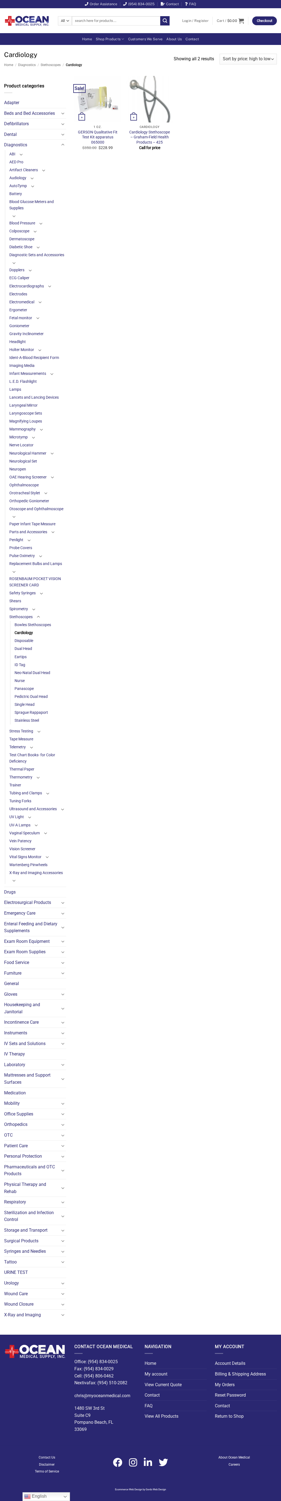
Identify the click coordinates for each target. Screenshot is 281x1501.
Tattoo (10, 1262)
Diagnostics (27, 65)
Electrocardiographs (26, 286)
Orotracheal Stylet (24, 493)
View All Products (161, 1416)
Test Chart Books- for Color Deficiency (32, 758)
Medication (15, 1092)
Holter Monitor (21, 349)
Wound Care (16, 1293)
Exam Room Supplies (25, 951)
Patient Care (16, 1145)
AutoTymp (18, 186)
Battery (15, 194)
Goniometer (19, 326)
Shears (15, 601)
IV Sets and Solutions (25, 1043)
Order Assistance (103, 4)
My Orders (225, 1384)
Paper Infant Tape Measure (32, 524)
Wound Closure (18, 1304)
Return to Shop (229, 1416)
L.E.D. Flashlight (23, 381)
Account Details (230, 1363)
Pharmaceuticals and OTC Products (29, 1170)
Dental (10, 134)
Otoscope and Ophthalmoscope (36, 509)
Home (87, 39)
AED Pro (16, 162)
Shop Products (108, 39)
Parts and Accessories (28, 532)
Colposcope (19, 231)
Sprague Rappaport (31, 712)
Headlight (17, 341)
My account (156, 1374)
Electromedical (21, 302)
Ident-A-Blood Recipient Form (34, 357)
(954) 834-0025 (141, 4)
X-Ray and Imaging (22, 1314)
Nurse (20, 680)
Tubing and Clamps (25, 793)
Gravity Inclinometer (26, 334)
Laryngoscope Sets (25, 413)
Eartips (21, 657)
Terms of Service (47, 1471)
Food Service (16, 962)
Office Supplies (18, 1114)
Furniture (12, 973)
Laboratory (14, 1064)
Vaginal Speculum (24, 833)
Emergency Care (19, 913)
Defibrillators (16, 123)
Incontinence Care (21, 1022)
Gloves (10, 994)
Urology (11, 1283)
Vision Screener (22, 849)
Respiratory (15, 1202)
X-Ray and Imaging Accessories (36, 873)
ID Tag (20, 665)
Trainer (15, 785)
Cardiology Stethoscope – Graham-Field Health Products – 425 (149, 137)
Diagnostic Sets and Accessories (36, 255)
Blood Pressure (22, 223)
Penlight (16, 540)
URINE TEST (16, 1272)
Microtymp (18, 437)
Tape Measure (21, 739)
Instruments (15, 1032)
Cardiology (24, 632)
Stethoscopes (51, 65)
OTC (8, 1135)
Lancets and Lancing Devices (34, 397)
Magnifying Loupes (25, 421)
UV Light (16, 817)
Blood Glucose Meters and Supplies (31, 204)
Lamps (15, 389)
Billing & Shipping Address (240, 1374)
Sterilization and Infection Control (29, 1216)
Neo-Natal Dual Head (32, 672)
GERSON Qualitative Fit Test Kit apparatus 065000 (97, 137)
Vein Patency (20, 841)
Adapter (11, 102)
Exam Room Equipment (27, 941)
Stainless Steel (27, 720)
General (11, 983)
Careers (234, 1464)
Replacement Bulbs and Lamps (35, 563)
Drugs (10, 892)
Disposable (24, 640)
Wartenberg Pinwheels (28, 865)
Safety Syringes (22, 593)
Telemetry (17, 747)
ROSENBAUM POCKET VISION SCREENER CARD (35, 582)
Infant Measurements (27, 373)
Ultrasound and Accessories (33, 809)
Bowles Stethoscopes (33, 625)
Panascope (24, 688)
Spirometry (18, 609)
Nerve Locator (21, 445)
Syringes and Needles (25, 1251)
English (39, 1496)
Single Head (25, 704)
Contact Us (47, 1457)
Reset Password (230, 1395)
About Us (174, 39)
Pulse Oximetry (22, 555)
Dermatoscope (21, 239)
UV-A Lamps (19, 825)
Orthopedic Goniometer (29, 501)
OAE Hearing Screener (28, 477)
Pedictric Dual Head (31, 696)
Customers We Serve (145, 39)
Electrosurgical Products (27, 902)
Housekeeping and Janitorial (22, 1008)
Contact (172, 4)
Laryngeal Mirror (23, 405)
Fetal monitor (20, 318)
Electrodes (18, 294)
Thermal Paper (21, 769)
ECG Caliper (19, 278)
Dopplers (16, 270)
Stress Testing (21, 731)
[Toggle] (63, 113)
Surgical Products (21, 1240)
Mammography (22, 429)
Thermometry (20, 777)
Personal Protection (23, 1156)
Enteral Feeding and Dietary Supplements (30, 927)
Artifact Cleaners (23, 170)
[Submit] (165, 20)
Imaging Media (22, 365)
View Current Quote (163, 1384)
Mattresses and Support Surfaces (27, 1078)
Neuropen (17, 469)
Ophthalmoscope (24, 485)
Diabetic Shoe (20, 247)
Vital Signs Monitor (25, 857)
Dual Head (23, 648)
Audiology (17, 178)
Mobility (12, 1103)
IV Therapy (14, 1054)
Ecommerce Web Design (128, 1489)
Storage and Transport (25, 1230)
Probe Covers (20, 548)
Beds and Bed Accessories (29, 113)
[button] (195, 21)
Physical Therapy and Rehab (25, 1188)
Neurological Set (23, 461)
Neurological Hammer (27, 453)
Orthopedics (15, 1124)
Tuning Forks (20, 801)
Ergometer (18, 310)
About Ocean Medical (234, 1457)
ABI (12, 154)
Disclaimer (47, 1464)
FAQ (192, 4)
